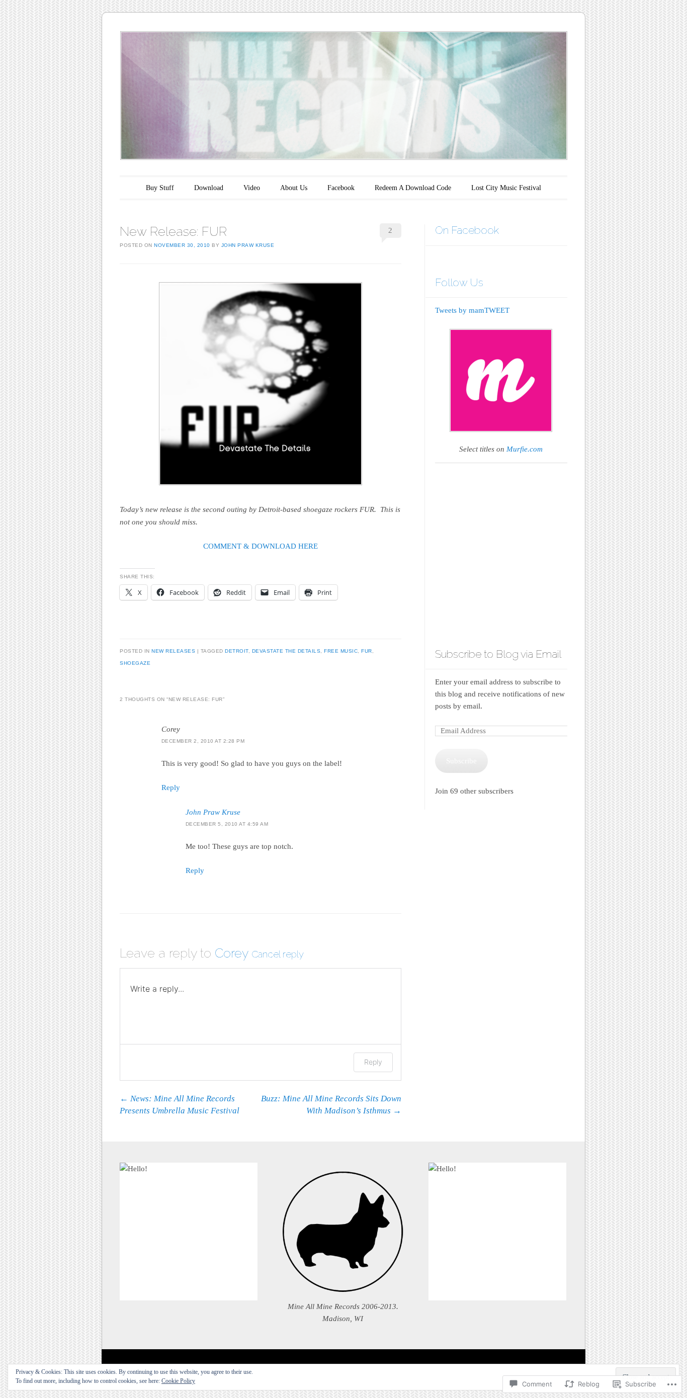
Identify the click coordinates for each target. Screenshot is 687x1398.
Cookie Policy (178, 1380)
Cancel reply (277, 953)
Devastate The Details (286, 651)
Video (251, 188)
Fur (366, 651)
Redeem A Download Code (413, 188)
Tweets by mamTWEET (472, 310)
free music (341, 651)
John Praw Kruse (248, 245)
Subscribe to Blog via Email (498, 654)
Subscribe (461, 761)
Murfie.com (524, 449)
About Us (293, 188)
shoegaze (135, 663)
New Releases (173, 651)
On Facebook (467, 230)
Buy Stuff (160, 188)
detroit (236, 651)
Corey (231, 952)
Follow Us (459, 282)
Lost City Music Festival (506, 188)
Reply (170, 787)
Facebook (341, 188)
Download (208, 188)
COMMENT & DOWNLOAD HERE (260, 546)
